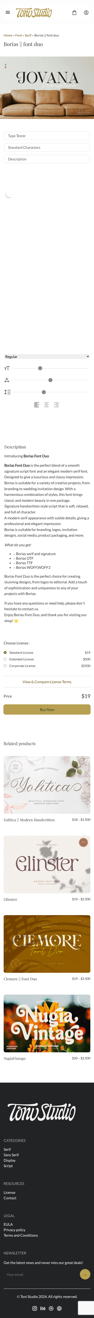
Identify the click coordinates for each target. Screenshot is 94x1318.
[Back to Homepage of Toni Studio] (41, 12)
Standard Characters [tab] (24, 147)
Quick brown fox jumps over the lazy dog (44, 259)
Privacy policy (14, 1230)
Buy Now (47, 709)
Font (18, 35)
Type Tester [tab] (17, 136)
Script (8, 1166)
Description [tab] (17, 159)
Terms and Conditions (21, 1235)
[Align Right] (57, 405)
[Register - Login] (86, 12)
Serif (28, 35)
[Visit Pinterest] (59, 1308)
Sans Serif (11, 1155)
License (9, 1192)
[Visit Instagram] (35, 1308)
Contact (10, 1198)
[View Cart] (74, 12)
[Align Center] (47, 405)
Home (8, 35)
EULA (8, 1224)
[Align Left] (37, 405)
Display (10, 1160)
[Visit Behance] (43, 1308)
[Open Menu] (8, 12)
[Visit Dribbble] (51, 1308)
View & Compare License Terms (47, 682)
